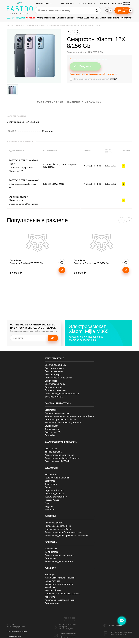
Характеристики (50, 102)
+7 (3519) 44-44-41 (126, 3)
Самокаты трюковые (55, 390)
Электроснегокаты (54, 397)
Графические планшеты (57, 478)
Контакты (117, 4)
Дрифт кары (51, 381)
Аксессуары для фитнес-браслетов (62, 458)
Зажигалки (50, 481)
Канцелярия (51, 484)
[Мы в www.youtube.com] (73, 618)
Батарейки (50, 435)
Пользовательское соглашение (17, 631)
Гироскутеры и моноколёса (58, 378)
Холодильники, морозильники (60, 600)
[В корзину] (62, 270)
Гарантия (104, 4)
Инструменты (51, 474)
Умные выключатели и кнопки (60, 578)
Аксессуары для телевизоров (59, 555)
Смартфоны (51, 410)
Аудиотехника (91, 18)
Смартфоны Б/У (53, 432)
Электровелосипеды (55, 384)
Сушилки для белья (54, 493)
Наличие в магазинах (84, 102)
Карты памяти (52, 429)
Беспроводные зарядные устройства (63, 423)
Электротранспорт (45, 18)
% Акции (30, 18)
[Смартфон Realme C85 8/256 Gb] (37, 251)
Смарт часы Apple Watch (57, 461)
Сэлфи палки (51, 426)
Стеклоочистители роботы (58, 529)
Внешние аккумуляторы (57, 413)
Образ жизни (51, 468)
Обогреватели (52, 603)
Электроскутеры (53, 374)
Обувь (48, 487)
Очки (47, 503)
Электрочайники (53, 590)
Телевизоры (51, 542)
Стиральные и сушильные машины (62, 593)
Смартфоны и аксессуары (70, 18)
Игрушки (49, 506)
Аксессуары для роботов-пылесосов (63, 532)
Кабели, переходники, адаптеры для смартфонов (69, 416)
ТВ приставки (51, 552)
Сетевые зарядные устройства (60, 419)
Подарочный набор (54, 490)
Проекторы (50, 558)
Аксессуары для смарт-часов (59, 455)
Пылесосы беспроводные (58, 526)
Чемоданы (50, 509)
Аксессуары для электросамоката (62, 393)
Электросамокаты (54, 371)
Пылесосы (50, 516)
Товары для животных (56, 497)
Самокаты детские (54, 387)
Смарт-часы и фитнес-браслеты (116, 18)
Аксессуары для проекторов (59, 561)
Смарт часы (51, 448)
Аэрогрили (50, 597)
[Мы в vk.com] (66, 618)
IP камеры (50, 574)
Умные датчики (52, 581)
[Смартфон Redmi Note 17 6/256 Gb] (101, 251)
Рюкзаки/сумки (52, 500)
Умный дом (50, 568)
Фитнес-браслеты (53, 452)
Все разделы (18, 18)
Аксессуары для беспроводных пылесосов (66, 535)
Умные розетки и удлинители (59, 584)
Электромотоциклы (54, 368)
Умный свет (50, 587)
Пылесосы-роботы (54, 523)
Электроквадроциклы (55, 365)
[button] (129, 220)
